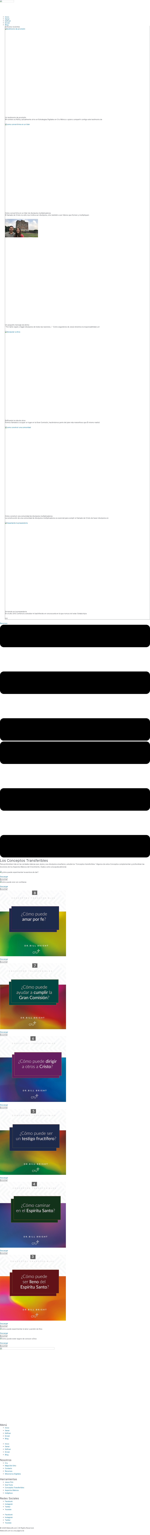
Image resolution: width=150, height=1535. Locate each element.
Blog (6, 1439)
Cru (26, 1531)
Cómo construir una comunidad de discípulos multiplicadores (29, 516)
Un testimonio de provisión (15, 117)
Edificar (8, 1433)
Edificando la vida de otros (15, 420)
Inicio (7, 1428)
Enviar (7, 1436)
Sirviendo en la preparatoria (16, 612)
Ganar (7, 1430)
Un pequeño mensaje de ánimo (17, 325)
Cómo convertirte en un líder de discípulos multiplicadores (28, 213)
